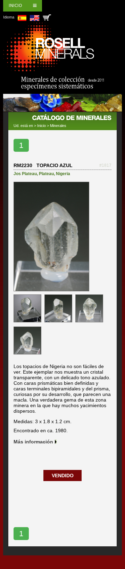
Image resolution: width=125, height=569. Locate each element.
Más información (33, 441)
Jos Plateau (25, 173)
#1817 (105, 165)
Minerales (58, 125)
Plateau (46, 173)
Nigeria (63, 173)
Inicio (15, 5)
